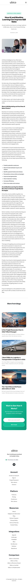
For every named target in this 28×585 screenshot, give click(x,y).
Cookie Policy (14, 525)
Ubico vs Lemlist (14, 565)
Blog (14, 516)
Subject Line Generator (14, 513)
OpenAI (14, 535)
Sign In (14, 478)
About (14, 511)
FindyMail (14, 539)
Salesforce (14, 548)
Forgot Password (14, 480)
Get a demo (14, 482)
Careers (14, 484)
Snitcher (14, 546)
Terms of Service (14, 522)
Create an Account (14, 475)
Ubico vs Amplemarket (14, 567)
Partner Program (14, 518)
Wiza (14, 541)
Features (14, 494)
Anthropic (14, 537)
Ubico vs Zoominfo (14, 558)
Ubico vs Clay (14, 560)
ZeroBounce (14, 544)
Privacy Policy (14, 520)
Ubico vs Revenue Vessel (14, 563)
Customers (14, 499)
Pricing (14, 497)
